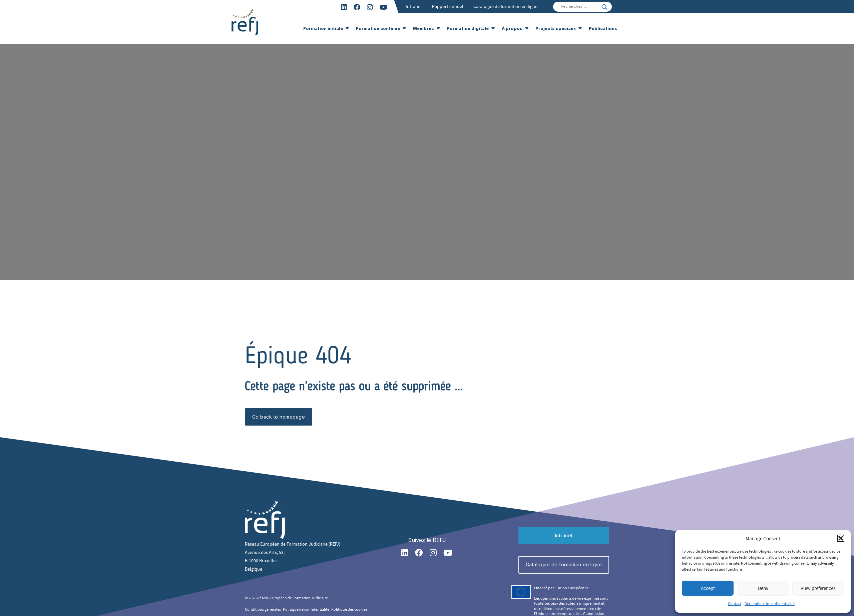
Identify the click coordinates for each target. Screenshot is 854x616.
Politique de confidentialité (306, 609)
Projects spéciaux (555, 28)
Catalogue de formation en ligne (505, 6)
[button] (840, 538)
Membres (423, 28)
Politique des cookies (349, 609)
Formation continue (378, 28)
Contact (734, 603)
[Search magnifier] (604, 7)
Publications (603, 28)
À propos (512, 28)
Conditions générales (263, 609)
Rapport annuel (447, 6)
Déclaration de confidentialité (770, 603)
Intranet (414, 6)
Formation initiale (323, 28)
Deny (763, 588)
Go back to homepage (278, 417)
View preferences (818, 588)
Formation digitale (468, 28)
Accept (708, 588)
